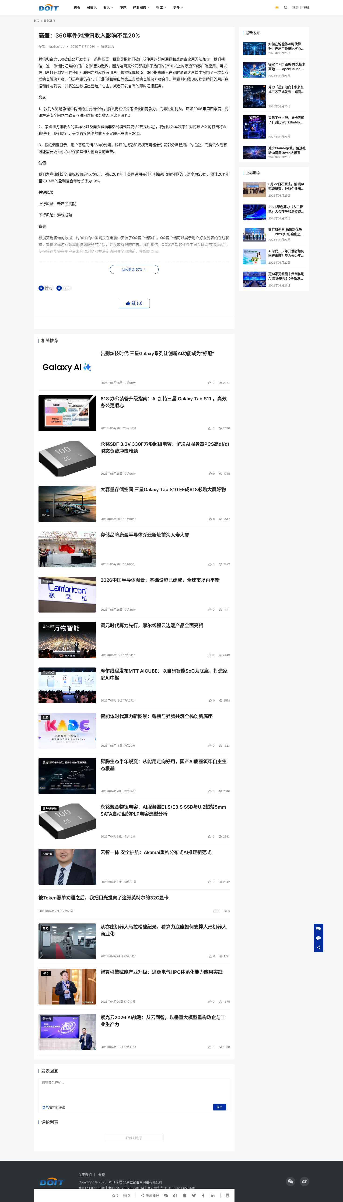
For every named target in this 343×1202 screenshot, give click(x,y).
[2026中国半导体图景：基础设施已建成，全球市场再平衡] (67, 595)
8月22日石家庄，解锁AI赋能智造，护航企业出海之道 (286, 188)
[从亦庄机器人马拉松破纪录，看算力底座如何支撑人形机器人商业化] (67, 941)
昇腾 (45, 763)
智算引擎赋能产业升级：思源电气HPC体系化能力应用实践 (162, 972)
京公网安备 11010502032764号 (171, 1188)
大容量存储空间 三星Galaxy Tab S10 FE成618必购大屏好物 (163, 489)
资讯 (106, 7)
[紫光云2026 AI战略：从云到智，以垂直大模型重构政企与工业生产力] (67, 1032)
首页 (77, 7)
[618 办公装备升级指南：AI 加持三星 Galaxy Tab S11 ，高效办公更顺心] (67, 413)
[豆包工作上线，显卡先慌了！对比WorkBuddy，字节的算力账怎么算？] (254, 127)
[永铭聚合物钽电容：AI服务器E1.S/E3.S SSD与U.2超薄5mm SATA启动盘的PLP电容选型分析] (67, 821)
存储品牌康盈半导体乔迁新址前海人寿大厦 (145, 535)
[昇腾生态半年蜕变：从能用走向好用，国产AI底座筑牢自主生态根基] (67, 776)
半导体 (47, 581)
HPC (46, 973)
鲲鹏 (45, 717)
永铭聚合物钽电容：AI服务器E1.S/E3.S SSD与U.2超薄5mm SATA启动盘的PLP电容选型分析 (163, 810)
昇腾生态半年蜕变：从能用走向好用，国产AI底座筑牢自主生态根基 (164, 765)
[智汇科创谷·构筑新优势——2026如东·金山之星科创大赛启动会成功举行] (254, 234)
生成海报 (152, 1195)
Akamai (47, 853)
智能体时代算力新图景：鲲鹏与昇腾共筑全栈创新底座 (157, 716)
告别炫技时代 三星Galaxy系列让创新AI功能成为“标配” (157, 353)
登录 (295, 7)
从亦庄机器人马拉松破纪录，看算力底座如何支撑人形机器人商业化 (164, 930)
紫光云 (47, 1019)
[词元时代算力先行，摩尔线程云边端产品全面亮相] (67, 640)
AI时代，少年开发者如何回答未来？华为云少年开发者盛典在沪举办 (286, 255)
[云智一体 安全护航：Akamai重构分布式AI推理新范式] (67, 867)
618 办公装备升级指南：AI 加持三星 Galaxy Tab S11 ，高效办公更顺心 (164, 402)
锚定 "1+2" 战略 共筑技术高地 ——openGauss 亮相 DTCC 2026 (286, 68)
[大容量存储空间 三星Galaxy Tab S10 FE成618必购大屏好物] (67, 504)
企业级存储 (50, 808)
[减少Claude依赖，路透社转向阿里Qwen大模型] (254, 152)
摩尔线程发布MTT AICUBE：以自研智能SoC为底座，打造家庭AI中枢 (164, 674)
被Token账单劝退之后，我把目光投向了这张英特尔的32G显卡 (103, 898)
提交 (219, 1107)
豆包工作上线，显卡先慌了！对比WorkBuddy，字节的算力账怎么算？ (286, 122)
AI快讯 (92, 7)
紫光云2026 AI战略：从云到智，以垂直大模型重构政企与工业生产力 (163, 1021)
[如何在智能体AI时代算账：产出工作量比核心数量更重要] (254, 48)
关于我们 (85, 1175)
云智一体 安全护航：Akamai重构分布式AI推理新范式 (156, 852)
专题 (123, 7)
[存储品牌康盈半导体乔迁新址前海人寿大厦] (67, 549)
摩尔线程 (48, 627)
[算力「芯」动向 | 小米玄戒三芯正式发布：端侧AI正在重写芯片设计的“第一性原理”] (254, 96)
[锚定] (254, 70)
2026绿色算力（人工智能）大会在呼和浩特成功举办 (286, 211)
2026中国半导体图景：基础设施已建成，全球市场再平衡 (160, 580)
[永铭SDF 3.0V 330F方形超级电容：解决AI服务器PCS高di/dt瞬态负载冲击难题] (67, 459)
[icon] (290, 1181)
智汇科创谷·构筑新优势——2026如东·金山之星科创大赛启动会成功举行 (286, 234)
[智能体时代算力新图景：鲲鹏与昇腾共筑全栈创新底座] (67, 731)
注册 (306, 7)
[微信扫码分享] (166, 1195)
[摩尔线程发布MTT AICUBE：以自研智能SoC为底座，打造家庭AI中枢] (67, 685)
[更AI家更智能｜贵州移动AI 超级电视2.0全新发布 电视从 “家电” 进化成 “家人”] (254, 279)
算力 (45, 928)
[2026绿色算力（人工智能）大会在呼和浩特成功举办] (254, 212)
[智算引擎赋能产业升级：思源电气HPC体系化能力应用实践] (67, 987)
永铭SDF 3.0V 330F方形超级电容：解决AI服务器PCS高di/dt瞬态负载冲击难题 (165, 447)
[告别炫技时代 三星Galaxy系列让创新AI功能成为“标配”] (67, 368)
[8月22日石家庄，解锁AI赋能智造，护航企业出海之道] (254, 189)
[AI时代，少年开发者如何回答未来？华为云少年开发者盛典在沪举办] (254, 257)
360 (66, 288)
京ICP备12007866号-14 (126, 1188)
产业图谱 (139, 7)
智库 (159, 7)
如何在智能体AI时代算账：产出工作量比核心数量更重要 (286, 48)
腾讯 (48, 288)
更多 (176, 7)
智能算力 (107, 46)
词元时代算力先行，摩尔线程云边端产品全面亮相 (152, 625)
